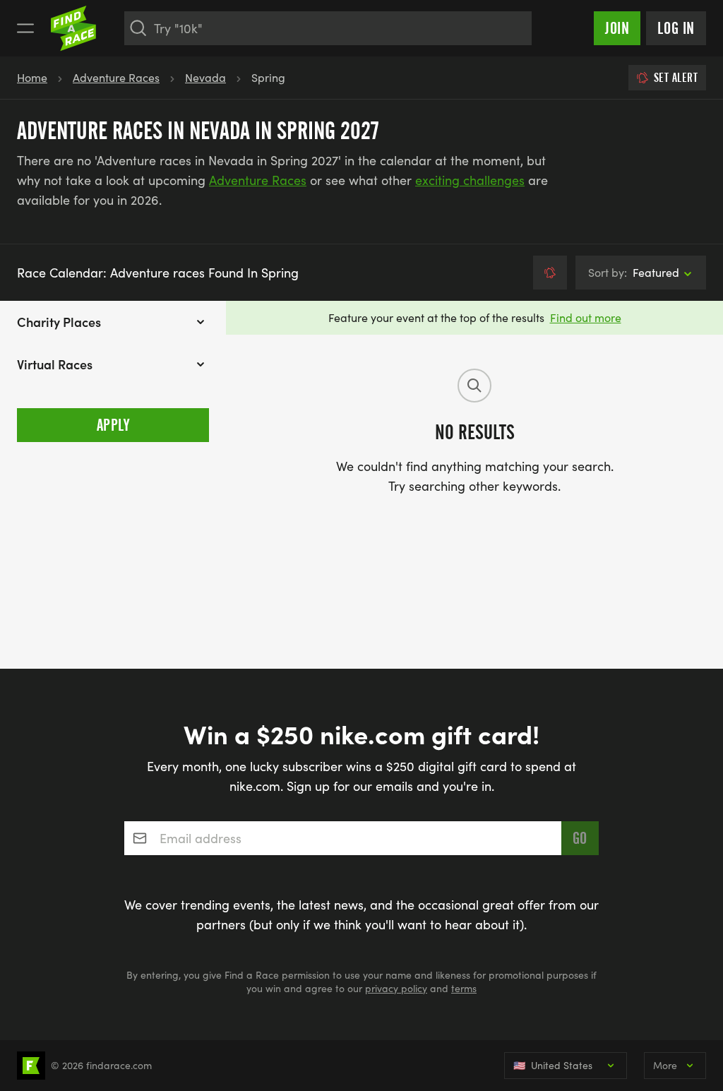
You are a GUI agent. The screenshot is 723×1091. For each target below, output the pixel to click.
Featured (633, 272)
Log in (676, 28)
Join (617, 28)
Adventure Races (116, 77)
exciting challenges (470, 180)
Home (32, 77)
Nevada (205, 77)
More (665, 1065)
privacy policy (396, 988)
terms (464, 988)
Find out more (585, 317)
